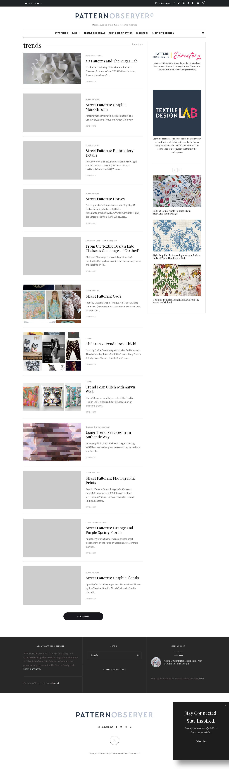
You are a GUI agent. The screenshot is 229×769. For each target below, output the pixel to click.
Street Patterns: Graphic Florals (112, 578)
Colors (88, 522)
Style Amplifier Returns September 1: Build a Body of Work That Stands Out (176, 256)
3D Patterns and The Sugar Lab (111, 61)
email (56, 683)
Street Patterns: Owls (103, 296)
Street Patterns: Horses (105, 198)
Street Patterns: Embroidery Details (109, 152)
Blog (74, 33)
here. (201, 678)
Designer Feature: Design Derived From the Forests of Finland (176, 301)
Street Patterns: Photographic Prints (111, 480)
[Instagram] (183, 3)
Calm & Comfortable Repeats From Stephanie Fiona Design (172, 212)
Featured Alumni (93, 241)
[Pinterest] (188, 3)
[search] (138, 655)
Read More (91, 81)
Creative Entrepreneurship (98, 427)
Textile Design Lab (94, 33)
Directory (142, 33)
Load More (83, 616)
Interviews (90, 55)
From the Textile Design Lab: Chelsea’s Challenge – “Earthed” (113, 248)
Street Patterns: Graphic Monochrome (106, 107)
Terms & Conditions (114, 670)
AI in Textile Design (163, 33)
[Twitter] (178, 3)
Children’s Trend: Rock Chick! (111, 344)
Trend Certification (121, 33)
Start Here (61, 33)
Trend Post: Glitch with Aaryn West (110, 389)
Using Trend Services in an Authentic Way (108, 434)
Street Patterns (92, 99)
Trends (99, 55)
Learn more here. (32, 668)
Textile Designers (110, 241)
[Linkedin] (193, 3)
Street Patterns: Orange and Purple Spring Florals (109, 530)
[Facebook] (174, 3)
